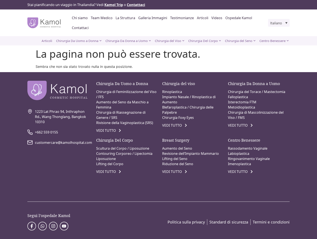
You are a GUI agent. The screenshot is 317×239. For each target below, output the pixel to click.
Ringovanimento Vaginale (249, 158)
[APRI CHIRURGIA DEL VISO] (183, 40)
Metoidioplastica (241, 107)
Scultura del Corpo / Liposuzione (122, 148)
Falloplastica (238, 97)
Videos (216, 18)
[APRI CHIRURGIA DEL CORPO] (220, 40)
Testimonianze (182, 18)
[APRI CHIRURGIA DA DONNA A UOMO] (150, 40)
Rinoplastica (172, 91)
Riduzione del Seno (177, 163)
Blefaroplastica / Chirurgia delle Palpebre (187, 110)
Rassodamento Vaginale (247, 148)
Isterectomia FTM (242, 102)
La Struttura (125, 18)
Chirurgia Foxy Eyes (178, 117)
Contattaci (80, 27)
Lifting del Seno (174, 158)
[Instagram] (53, 226)
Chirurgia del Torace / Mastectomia (256, 91)
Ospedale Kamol (238, 18)
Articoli (202, 18)
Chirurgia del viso (178, 83)
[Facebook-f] (31, 226)
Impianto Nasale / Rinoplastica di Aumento (189, 99)
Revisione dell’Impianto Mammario (190, 153)
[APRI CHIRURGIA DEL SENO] (254, 40)
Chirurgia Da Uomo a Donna (122, 83)
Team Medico (102, 18)
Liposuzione (106, 158)
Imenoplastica (239, 163)
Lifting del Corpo (109, 163)
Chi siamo (80, 18)
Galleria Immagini (152, 18)
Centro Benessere (244, 140)
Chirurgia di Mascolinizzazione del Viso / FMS (256, 115)
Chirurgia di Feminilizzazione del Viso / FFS (126, 94)
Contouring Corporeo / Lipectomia (124, 153)
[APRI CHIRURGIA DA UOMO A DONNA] (100, 40)
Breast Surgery (175, 140)
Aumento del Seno (177, 148)
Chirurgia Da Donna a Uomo (254, 83)
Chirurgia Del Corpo (114, 140)
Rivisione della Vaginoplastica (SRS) (124, 122)
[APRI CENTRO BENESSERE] (288, 40)
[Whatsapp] (42, 226)
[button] (279, 23)
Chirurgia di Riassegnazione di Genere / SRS (121, 115)
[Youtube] (64, 226)
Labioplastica (238, 153)
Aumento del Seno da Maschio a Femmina (122, 105)
